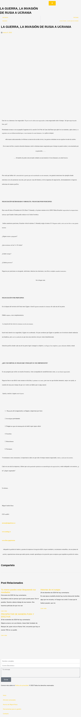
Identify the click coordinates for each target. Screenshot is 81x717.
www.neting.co (6, 531)
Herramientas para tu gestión (12, 709)
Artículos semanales (9, 700)
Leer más (4, 611)
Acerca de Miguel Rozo (10, 704)
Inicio (4, 695)
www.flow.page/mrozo (8, 540)
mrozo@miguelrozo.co (8, 523)
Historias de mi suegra (50, 590)
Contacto (6, 713)
